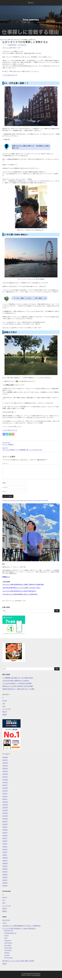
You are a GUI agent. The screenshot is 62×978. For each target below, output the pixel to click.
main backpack (8, 942)
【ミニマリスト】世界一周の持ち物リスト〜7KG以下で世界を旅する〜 (19, 591)
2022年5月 (5, 790)
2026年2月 (5, 771)
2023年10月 (5, 779)
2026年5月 (5, 765)
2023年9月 (5, 782)
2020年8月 (5, 807)
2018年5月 (4, 877)
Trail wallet (7, 955)
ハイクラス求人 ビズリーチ (9, 75)
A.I (2, 697)
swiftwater (7, 952)
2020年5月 (5, 810)
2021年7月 (4, 793)
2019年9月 (4, 832)
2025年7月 (5, 776)
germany (4, 700)
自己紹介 (4, 963)
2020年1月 (4, 821)
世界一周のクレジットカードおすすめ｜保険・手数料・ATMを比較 (18, 960)
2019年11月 (4, 827)
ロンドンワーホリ (6, 709)
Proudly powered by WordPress (31, 973)
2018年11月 (4, 860)
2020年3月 (5, 816)
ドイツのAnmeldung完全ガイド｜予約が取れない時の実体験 (16, 683)
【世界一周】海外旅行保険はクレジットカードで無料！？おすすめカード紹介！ (21, 587)
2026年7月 (5, 760)
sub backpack (7, 950)
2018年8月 (4, 869)
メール (4, 487)
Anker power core (8, 930)
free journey (31, 19)
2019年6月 (4, 841)
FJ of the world (22, 45)
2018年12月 (5, 857)
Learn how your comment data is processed (36, 500)
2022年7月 (5, 785)
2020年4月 (5, 813)
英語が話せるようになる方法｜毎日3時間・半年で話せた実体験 (17, 686)
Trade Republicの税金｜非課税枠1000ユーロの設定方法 (15, 680)
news (3, 703)
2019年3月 (4, 849)
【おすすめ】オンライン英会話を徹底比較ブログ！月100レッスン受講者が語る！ (21, 925)
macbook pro (7, 940)
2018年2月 (4, 885)
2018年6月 (4, 874)
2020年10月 (5, 804)
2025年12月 (5, 774)
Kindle (5, 938)
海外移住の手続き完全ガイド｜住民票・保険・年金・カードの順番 (18, 689)
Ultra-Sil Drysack (8, 957)
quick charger (7, 945)
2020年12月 (5, 802)
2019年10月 (5, 830)
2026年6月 (5, 763)
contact (4, 923)
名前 (4, 483)
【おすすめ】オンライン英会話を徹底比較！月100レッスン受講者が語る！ (20, 594)
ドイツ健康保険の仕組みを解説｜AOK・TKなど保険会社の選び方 (17, 677)
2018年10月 (5, 863)
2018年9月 (4, 866)
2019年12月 (5, 824)
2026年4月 (5, 768)
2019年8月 (4, 835)
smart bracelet (8, 947)
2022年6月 (5, 788)
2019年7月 (4, 838)
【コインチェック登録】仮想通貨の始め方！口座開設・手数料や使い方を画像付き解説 (23, 584)
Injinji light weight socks (10, 933)
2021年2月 (4, 799)
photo (3, 706)
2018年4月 (4, 880)
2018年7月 (4, 871)
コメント (5, 463)
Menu (32, 2)
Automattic (36, 975)
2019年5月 (4, 843)
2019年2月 (4, 852)
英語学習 (4, 714)
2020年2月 (5, 818)
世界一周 (4, 711)
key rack (6, 935)
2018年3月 (4, 883)
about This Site (6, 920)
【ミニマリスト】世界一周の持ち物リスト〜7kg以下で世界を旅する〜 (19, 928)
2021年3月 (4, 796)
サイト (4, 491)
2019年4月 (4, 846)
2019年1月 (4, 855)
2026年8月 (5, 757)
